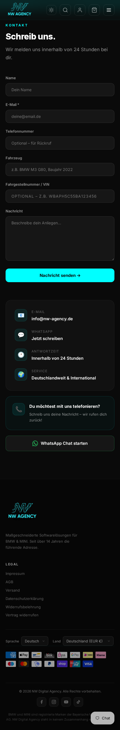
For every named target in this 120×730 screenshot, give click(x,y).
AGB (9, 582)
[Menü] (108, 10)
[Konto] (79, 10)
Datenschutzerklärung (25, 598)
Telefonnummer (20, 131)
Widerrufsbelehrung (23, 607)
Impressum (15, 573)
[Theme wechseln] (51, 10)
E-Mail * (12, 104)
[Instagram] (54, 702)
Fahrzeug (14, 158)
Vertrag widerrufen (22, 615)
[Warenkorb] (94, 10)
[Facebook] (41, 702)
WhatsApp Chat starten (64, 443)
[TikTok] (78, 702)
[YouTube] (66, 702)
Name (11, 78)
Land (57, 641)
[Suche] (65, 10)
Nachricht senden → (60, 275)
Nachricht (14, 211)
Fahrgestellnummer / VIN (27, 184)
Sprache (12, 641)
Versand (13, 590)
